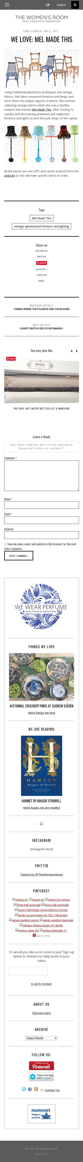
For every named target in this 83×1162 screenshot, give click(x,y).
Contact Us (52, 1090)
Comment (10, 458)
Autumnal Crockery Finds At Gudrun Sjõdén (41, 705)
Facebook (41, 250)
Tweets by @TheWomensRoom (41, 874)
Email (41, 281)
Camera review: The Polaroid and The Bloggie (41, 307)
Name (8, 499)
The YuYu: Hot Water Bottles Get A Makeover (41, 408)
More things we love (41, 713)
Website (9, 529)
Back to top (41, 1154)
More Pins (43, 936)
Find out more (41, 1013)
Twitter (41, 256)
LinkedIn (41, 275)
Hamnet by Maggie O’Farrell (41, 800)
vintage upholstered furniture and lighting (41, 226)
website (9, 175)
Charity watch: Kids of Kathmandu (41, 326)
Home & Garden (32, 31)
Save (43, 262)
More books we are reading (41, 807)
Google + (41, 269)
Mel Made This (41, 109)
